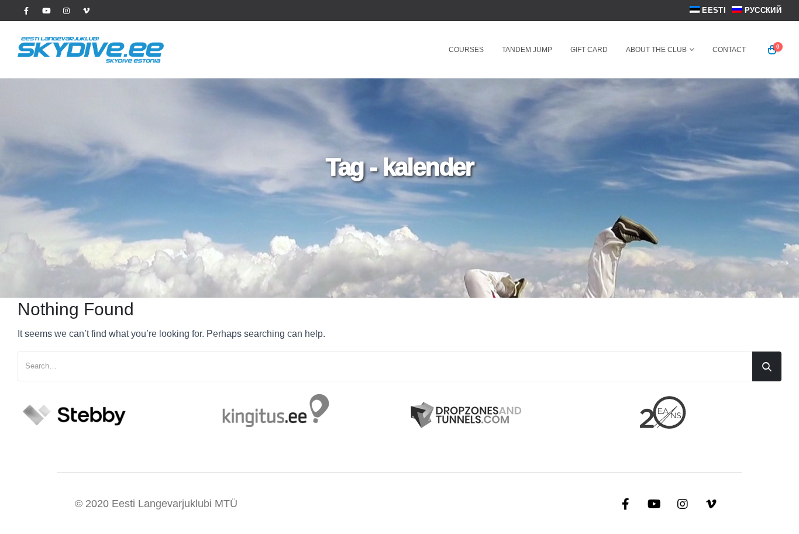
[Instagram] (66, 10)
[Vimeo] (86, 10)
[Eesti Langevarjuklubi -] (91, 50)
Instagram (682, 503)
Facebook (625, 503)
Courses (466, 50)
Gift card (589, 50)
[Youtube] (46, 10)
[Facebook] (26, 10)
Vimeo (711, 503)
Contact (729, 50)
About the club (656, 50)
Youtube (654, 503)
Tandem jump (527, 50)
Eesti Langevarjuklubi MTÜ (174, 503)
